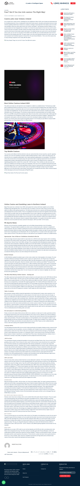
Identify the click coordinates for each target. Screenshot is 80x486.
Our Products (25, 477)
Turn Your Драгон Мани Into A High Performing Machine (69, 60)
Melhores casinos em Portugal (68, 49)
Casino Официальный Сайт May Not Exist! (69, 66)
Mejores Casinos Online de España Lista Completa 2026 (69, 30)
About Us (25, 473)
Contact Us (43, 468)
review (53, 112)
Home (24, 468)
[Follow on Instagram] (5, 478)
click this (46, 26)
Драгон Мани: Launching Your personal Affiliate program (69, 53)
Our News (6, 10)
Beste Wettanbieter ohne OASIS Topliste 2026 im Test (69, 25)
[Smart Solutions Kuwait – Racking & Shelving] (14, 3)
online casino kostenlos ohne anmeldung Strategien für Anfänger (69, 44)
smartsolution (21, 15)
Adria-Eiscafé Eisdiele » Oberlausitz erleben (69, 14)
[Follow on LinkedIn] (8, 478)
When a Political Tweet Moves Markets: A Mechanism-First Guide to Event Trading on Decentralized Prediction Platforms (69, 37)
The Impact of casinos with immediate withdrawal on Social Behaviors (69, 19)
